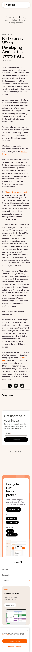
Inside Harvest (7, 34)
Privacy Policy (6, 634)
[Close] (27, 631)
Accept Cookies (15, 641)
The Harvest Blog (16, 17)
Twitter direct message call (16, 192)
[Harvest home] (9, 4)
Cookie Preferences (14, 646)
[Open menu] (27, 5)
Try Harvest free (13, 509)
